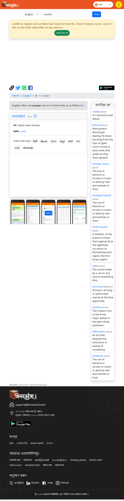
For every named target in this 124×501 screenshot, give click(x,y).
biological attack (101, 195)
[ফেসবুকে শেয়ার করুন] (30, 87)
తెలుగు (44, 141)
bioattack (97, 355)
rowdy (96, 111)
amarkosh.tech (32, 465)
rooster (18, 115)
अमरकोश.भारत (15, 460)
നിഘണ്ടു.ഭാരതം (78, 460)
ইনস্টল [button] (48, 213)
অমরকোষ (15, 95)
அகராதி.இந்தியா (59, 460)
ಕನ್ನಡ (62, 141)
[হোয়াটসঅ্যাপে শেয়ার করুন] (24, 87)
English (27, 95)
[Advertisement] (62, 62)
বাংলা (78, 141)
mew (95, 265)
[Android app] (20, 423)
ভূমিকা (11, 443)
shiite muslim (100, 227)
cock (23, 131)
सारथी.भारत (59, 465)
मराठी (70, 141)
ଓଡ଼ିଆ (53, 141)
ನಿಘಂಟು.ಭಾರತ (95, 460)
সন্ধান (96, 14)
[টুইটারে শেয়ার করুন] (18, 87)
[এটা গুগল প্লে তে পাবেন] (107, 87)
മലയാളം (28, 147)
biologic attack (100, 163)
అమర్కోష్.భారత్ (42, 460)
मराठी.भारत (28, 460)
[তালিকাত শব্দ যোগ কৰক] (35, 116)
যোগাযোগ (49, 443)
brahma (96, 307)
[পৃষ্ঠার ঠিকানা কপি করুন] (12, 87)
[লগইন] (119, 4)
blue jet (96, 125)
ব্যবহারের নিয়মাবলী (36, 443)
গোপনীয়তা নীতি (22, 443)
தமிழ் (17, 147)
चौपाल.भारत (47, 465)
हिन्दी (35, 141)
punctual (97, 286)
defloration (98, 331)
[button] (15, 212)
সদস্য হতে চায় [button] (62, 33)
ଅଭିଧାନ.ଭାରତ (15, 465)
